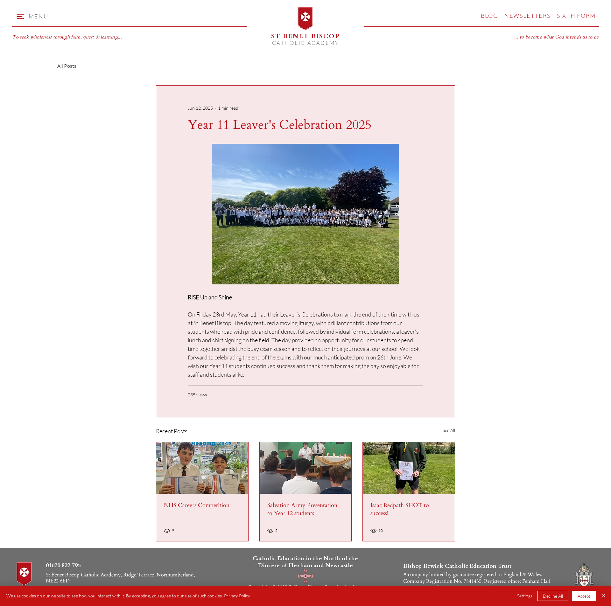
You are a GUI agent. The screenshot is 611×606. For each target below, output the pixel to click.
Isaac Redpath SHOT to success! (399, 509)
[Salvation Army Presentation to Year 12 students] (306, 468)
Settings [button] (524, 595)
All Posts (66, 66)
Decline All (553, 596)
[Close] (603, 596)
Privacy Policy (237, 595)
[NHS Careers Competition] (202, 468)
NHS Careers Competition (196, 505)
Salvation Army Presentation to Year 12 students (302, 509)
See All (449, 430)
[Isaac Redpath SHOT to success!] (409, 468)
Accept (584, 596)
